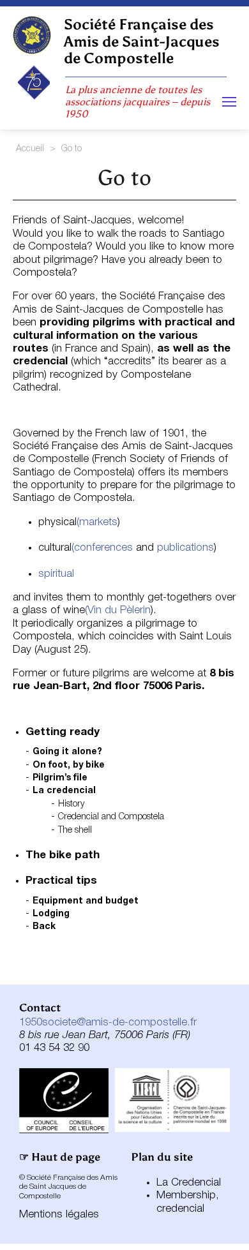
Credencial (80, 817)
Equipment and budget (86, 901)
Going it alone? (67, 752)
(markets (97, 522)
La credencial (64, 791)
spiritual (56, 574)
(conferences (102, 548)
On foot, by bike (69, 765)
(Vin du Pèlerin (118, 610)
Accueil (30, 149)
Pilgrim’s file (60, 778)
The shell (75, 830)
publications (185, 548)
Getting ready (63, 732)
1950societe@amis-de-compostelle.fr (108, 1022)
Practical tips (61, 881)
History (71, 804)
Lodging (51, 914)
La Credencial (188, 1182)
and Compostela (133, 817)
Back (44, 927)
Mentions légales (59, 1214)
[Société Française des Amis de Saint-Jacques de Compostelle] (32, 35)
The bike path (63, 855)
